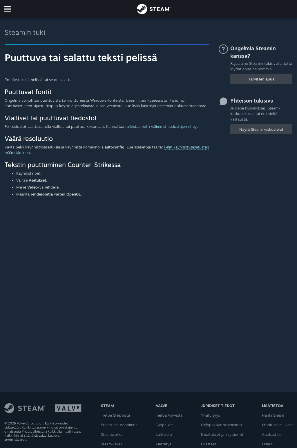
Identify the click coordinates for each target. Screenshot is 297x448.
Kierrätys (163, 444)
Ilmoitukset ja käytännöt (222, 434)
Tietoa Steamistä (115, 415)
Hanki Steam (273, 415)
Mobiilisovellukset (277, 424)
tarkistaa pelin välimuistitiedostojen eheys (161, 126)
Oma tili (268, 444)
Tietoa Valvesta (169, 415)
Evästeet (208, 444)
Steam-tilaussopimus (119, 424)
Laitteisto (164, 434)
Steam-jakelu (112, 444)
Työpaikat (164, 424)
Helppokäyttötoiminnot (221, 424)
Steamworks (111, 434)
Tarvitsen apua (261, 79)
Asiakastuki (272, 434)
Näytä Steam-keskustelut (261, 129)
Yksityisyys (210, 415)
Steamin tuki (25, 32)
